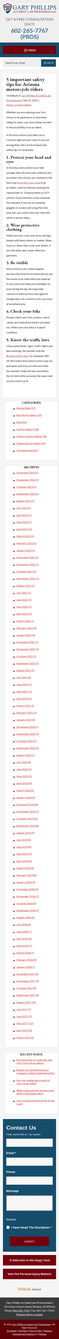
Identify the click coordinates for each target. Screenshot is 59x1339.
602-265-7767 (29, 30)
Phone (10, 1172)
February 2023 (24, 543)
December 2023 (25, 472)
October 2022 (24, 571)
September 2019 (25, 825)
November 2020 (25, 733)
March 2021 (23, 705)
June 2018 (22, 931)
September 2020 (25, 748)
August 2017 (23, 1002)
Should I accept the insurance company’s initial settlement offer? (35, 1071)
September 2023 (25, 493)
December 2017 (25, 974)
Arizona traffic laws (17, 355)
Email (11, 1153)
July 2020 (21, 762)
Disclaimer (11, 1219)
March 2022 (23, 621)
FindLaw (42, 1334)
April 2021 (22, 698)
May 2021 (22, 691)
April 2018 (22, 945)
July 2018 (21, 924)
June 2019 (22, 846)
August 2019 (23, 832)
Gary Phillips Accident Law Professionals (31, 1324)
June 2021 (22, 684)
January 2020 (23, 797)
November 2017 (25, 981)
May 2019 (22, 853)
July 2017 (21, 1009)
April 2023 (22, 529)
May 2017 (22, 1023)
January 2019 (23, 882)
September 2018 (25, 910)
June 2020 (22, 769)
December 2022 (25, 557)
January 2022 (23, 635)
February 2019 (24, 875)
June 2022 (22, 599)
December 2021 (25, 642)
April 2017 (22, 1030)
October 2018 (24, 903)
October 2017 (24, 988)
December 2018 (25, 889)
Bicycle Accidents (26, 415)
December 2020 (25, 726)
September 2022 (25, 578)
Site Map (23, 1331)
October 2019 (24, 818)
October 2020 (24, 740)
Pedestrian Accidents (28, 443)
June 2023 (22, 515)
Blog (19, 422)
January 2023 (23, 550)
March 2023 (23, 536)
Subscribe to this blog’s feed (31, 1260)
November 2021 (25, 649)
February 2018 (24, 959)
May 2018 (22, 938)
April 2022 (22, 613)
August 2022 (23, 585)
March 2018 (23, 952)
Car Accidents (24, 429)
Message (12, 1191)
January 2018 (23, 966)
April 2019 (22, 861)
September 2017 (25, 995)
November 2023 (25, 479)
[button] (29, 50)
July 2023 (21, 507)
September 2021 (25, 663)
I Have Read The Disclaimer (31, 1227)
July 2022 (21, 592)
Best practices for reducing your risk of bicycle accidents (34, 1061)
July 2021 (21, 677)
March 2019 (23, 868)
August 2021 (23, 670)
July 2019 (21, 839)
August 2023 (23, 500)
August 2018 (23, 917)
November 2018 (25, 896)
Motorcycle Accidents (18, 104)
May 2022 (22, 606)
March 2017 (23, 1037)
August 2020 (23, 755)
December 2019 (25, 804)
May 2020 (22, 776)
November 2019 (25, 811)
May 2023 (22, 522)
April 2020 (22, 783)
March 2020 (23, 790)
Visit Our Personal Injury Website (29, 1274)
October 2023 (24, 486)
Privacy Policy (35, 1331)
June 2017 (22, 1016)
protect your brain (30, 182)
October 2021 (24, 656)
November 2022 (25, 564)
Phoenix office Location (29, 1314)
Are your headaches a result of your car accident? (33, 1082)
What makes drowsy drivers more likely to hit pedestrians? (35, 1092)
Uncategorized (24, 450)
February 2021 (24, 712)
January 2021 (23, 719)
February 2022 (24, 628)
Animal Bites (23, 408)
